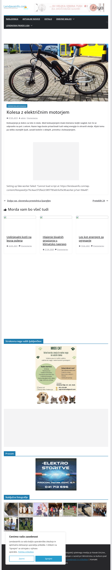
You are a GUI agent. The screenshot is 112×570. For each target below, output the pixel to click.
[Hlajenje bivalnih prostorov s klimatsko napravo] (56, 217)
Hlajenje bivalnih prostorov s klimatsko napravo (54, 240)
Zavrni (22, 558)
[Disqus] (56, 292)
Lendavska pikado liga (18, 25)
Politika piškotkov (26, 552)
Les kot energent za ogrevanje (91, 238)
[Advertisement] (56, 161)
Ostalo (48, 19)
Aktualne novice (31, 19)
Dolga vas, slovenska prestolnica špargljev (29, 200)
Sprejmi (48, 558)
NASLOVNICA (12, 19)
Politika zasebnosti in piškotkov (74, 559)
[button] (73, 19)
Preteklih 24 (99, 200)
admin (23, 118)
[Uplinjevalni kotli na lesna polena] (20, 217)
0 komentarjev (32, 118)
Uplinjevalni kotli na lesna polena (19, 238)
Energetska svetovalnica (17, 106)
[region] (35, 548)
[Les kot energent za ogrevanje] (92, 217)
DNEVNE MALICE (64, 19)
